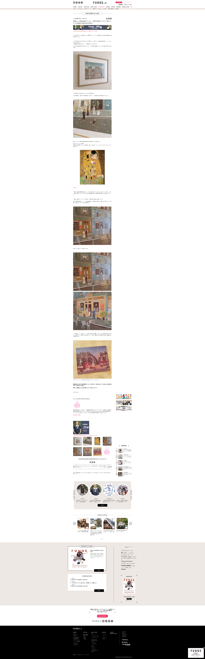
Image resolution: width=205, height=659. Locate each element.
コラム (91, 8)
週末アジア (94, 8)
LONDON (85, 638)
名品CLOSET (75, 635)
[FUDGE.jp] (100, 2)
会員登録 (119, 2)
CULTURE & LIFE (101, 7)
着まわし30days (124, 555)
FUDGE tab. (80, 7)
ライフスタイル (80, 8)
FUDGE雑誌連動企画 (124, 556)
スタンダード (75, 642)
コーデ (123, 563)
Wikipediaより (75, 187)
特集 (74, 633)
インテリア (134, 556)
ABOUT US (74, 654)
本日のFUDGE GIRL (76, 637)
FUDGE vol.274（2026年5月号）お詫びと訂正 (79, 579)
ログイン (128, 2)
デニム (132, 555)
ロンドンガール (131, 563)
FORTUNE (113, 7)
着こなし (124, 553)
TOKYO (85, 636)
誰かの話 (117, 8)
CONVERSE (133, 565)
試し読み (129, 598)
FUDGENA (108, 7)
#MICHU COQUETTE (93, 459)
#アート (98, 459)
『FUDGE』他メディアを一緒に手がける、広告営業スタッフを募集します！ (84, 582)
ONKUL (130, 567)
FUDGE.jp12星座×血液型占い (127, 561)
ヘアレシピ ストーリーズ (95, 636)
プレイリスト (100, 8)
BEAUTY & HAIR (94, 7)
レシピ (103, 636)
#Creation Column (82, 459)
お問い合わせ (80, 654)
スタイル (131, 550)
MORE (99, 570)
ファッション (104, 633)
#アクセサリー (103, 459)
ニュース (75, 636)
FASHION (75, 7)
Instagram (75, 415)
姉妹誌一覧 (123, 633)
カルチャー (74, 8)
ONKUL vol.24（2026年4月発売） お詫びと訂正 (80, 586)
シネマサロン (105, 8)
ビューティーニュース (95, 635)
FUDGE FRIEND (126, 566)
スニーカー (122, 567)
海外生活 (103, 638)
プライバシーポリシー (86, 654)
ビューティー (104, 635)
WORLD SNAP (86, 7)
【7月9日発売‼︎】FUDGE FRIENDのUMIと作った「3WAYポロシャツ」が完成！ (85, 31)
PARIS (84, 637)
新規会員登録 (102, 616)
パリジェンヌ (125, 550)
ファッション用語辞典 (77, 641)
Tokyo (129, 556)
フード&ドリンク (86, 8)
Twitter (79, 415)
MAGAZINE (118, 7)
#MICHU (87, 459)
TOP (73, 472)
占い (129, 555)
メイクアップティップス (95, 637)
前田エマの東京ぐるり (111, 8)
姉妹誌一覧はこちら (129, 600)
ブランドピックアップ (77, 640)
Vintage (123, 569)
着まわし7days (76, 643)
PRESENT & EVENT (125, 7)
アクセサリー (75, 645)
